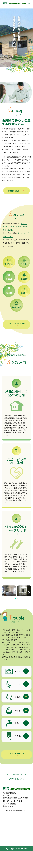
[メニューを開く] (29, 3)
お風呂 (11, 226)
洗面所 (18, 226)
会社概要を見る (13, 191)
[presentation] (4, 592)
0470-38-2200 (14, 801)
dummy (16, 848)
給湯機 (24, 226)
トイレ (5, 226)
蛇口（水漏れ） (8, 230)
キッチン (24, 223)
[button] (16, 101)
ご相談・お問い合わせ (16, 753)
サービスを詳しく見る (16, 323)
